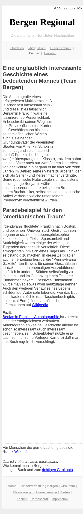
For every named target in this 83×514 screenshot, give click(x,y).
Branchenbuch (60, 48)
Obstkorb (17, 48)
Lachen (22, 499)
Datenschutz (39, 499)
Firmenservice (46, 492)
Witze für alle (25, 452)
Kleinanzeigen (23, 492)
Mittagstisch (37, 48)
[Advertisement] (41, 396)
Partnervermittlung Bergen (38, 486)
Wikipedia (40, 305)
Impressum (59, 499)
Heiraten (50, 53)
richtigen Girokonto (57, 470)
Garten (65, 492)
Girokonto (68, 486)
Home (12, 486)
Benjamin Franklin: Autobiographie (31, 317)
